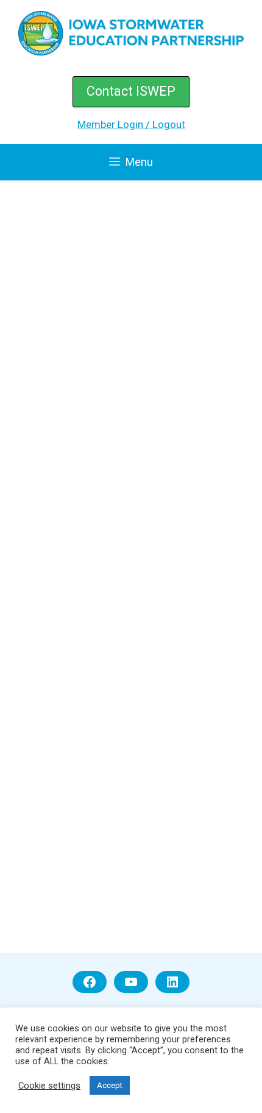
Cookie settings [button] (49, 1085)
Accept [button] (109, 1085)
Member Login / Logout (131, 124)
